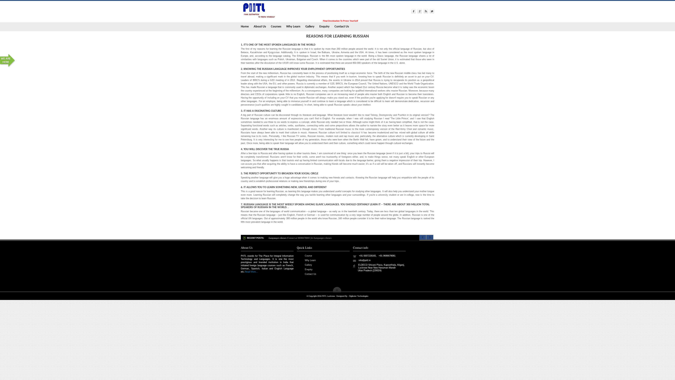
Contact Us (342, 26)
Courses (276, 26)
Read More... (251, 271)
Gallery (309, 26)
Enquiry (324, 26)
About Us (260, 26)
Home (245, 26)
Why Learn (293, 26)
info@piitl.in (365, 260)
